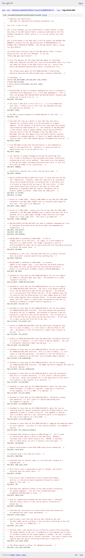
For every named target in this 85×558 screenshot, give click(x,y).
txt (76, 555)
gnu (3, 10)
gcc (8, 10)
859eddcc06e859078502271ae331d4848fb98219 (32, 10)
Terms (24, 555)
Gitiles (12, 555)
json (81, 555)
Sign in (81, 3)
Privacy (18, 555)
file (44, 15)
